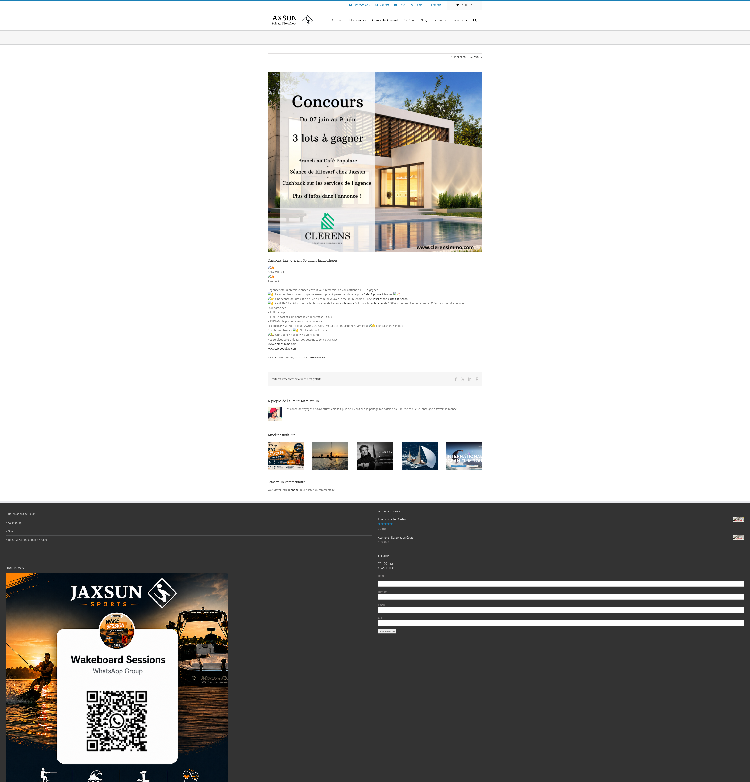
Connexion (14, 522)
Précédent (460, 57)
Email (381, 605)
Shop (11, 531)
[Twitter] (385, 563)
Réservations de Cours (21, 514)
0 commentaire (317, 357)
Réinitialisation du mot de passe (28, 540)
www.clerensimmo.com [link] (282, 344)
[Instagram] (379, 563)
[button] (475, 20)
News (305, 357)
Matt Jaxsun (277, 357)
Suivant (474, 57)
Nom (381, 576)
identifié (293, 490)
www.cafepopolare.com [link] (282, 348)
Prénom (382, 592)
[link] (372, 294)
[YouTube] (391, 563)
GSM (381, 618)
